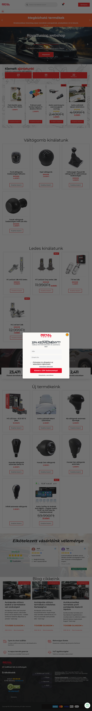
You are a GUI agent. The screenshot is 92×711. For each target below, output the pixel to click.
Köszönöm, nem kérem (46, 375)
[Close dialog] (67, 334)
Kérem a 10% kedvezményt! (46, 371)
